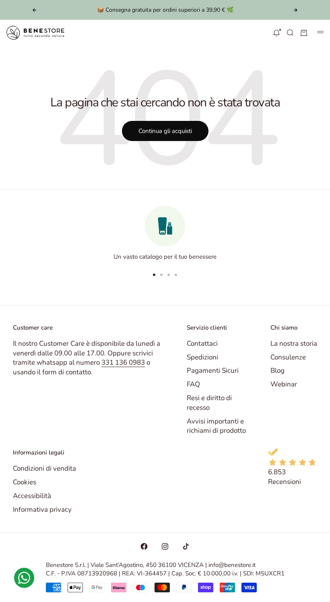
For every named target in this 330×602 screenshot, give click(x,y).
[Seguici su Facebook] (144, 546)
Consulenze (288, 357)
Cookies (24, 482)
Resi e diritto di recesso (209, 402)
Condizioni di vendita (44, 468)
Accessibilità (32, 495)
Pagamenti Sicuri (213, 370)
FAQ (193, 384)
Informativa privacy (42, 509)
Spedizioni (202, 357)
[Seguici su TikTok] (186, 546)
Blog (277, 370)
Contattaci (202, 343)
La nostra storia (293, 343)
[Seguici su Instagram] (165, 546)
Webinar (283, 384)
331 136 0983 (123, 362)
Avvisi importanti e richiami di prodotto (216, 426)
